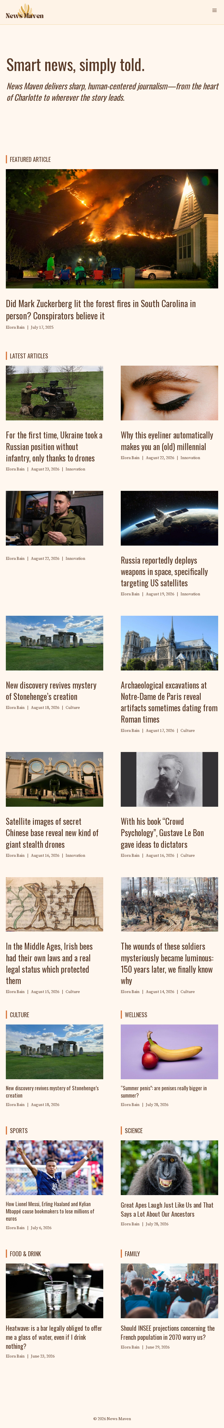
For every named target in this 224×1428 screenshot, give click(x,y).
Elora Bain (130, 1104)
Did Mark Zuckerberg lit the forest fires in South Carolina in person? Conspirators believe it (101, 309)
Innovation (75, 469)
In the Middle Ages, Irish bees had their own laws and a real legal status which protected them (49, 963)
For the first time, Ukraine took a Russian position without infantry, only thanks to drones (54, 446)
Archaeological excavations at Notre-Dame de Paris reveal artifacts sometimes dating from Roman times (169, 702)
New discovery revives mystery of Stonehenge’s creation (51, 690)
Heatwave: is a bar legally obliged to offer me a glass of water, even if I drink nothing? (54, 1337)
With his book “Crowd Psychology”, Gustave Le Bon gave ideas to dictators (162, 832)
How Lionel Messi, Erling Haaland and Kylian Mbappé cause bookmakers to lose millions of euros (50, 1211)
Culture (73, 707)
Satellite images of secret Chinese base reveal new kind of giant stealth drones (52, 832)
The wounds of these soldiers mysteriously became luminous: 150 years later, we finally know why (167, 963)
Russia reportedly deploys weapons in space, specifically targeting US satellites (164, 571)
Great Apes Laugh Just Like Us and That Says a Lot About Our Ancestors (167, 1209)
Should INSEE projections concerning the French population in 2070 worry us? (168, 1332)
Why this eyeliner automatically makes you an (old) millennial (167, 440)
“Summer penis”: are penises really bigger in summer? (164, 1091)
